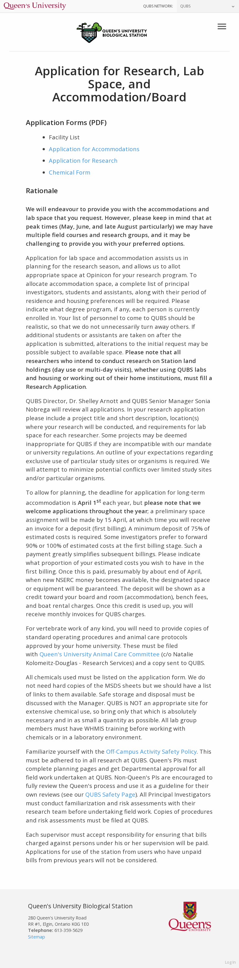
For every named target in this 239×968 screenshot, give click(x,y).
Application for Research (83, 160)
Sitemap (36, 937)
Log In (230, 962)
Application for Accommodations (94, 149)
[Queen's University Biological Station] (119, 33)
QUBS (185, 6)
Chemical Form (69, 172)
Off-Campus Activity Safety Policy (151, 751)
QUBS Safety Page (110, 794)
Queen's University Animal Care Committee (100, 654)
